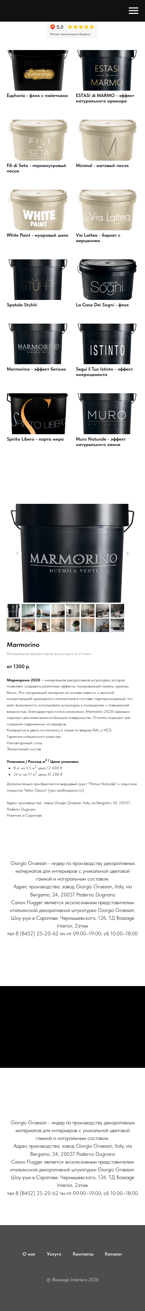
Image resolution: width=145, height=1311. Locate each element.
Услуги (54, 1254)
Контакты (83, 1254)
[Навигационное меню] (133, 10)
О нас (29, 1254)
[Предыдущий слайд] (17, 553)
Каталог (113, 1254)
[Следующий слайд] (127, 553)
